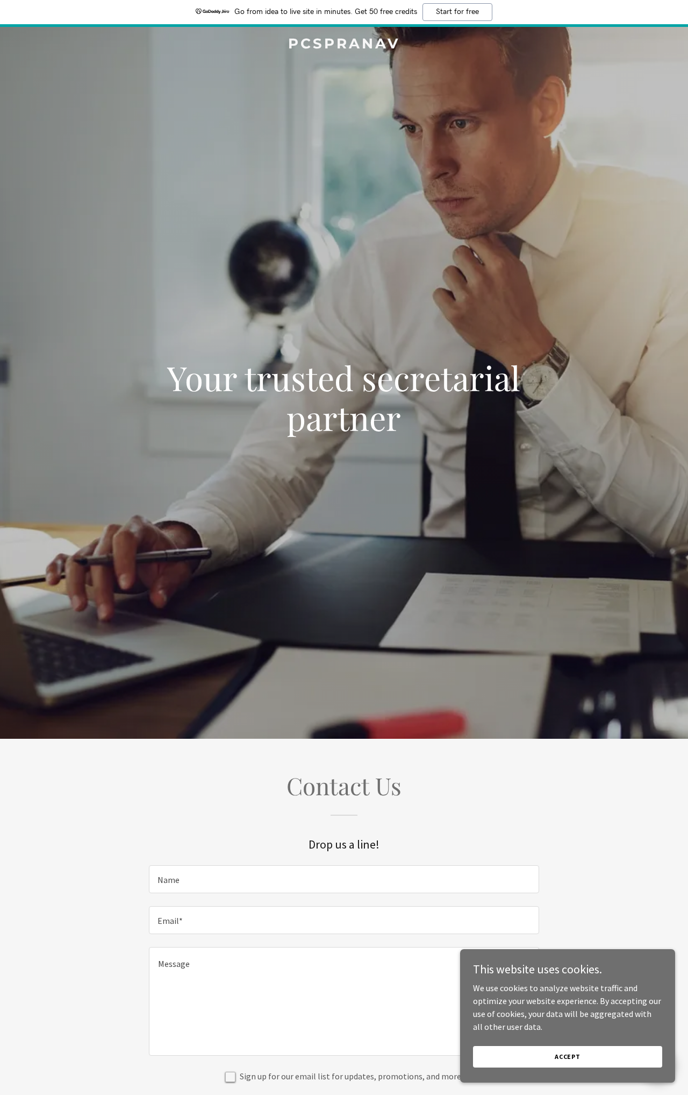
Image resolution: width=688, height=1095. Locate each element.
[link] (344, 45)
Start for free (457, 12)
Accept (567, 1056)
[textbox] (344, 879)
